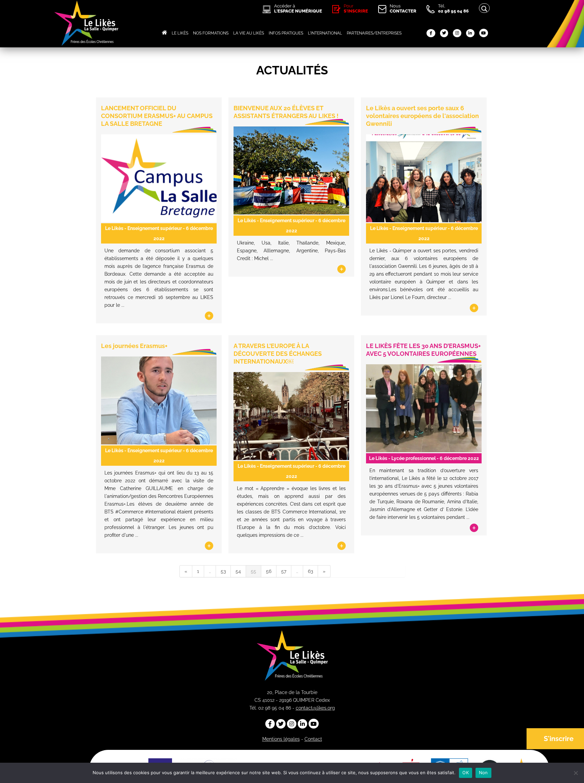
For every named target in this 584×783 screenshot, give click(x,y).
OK (465, 772)
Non (483, 772)
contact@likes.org (315, 708)
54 (238, 571)
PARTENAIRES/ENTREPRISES (374, 33)
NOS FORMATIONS (210, 33)
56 (268, 571)
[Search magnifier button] (484, 9)
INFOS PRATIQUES (286, 33)
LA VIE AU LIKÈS (248, 33)
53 (223, 571)
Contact (313, 739)
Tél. (453, 8)
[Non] (575, 772)
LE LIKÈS (180, 33)
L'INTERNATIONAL (325, 33)
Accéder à (298, 8)
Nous (403, 8)
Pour (356, 8)
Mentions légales (281, 739)
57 (283, 571)
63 (310, 571)
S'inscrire (559, 739)
